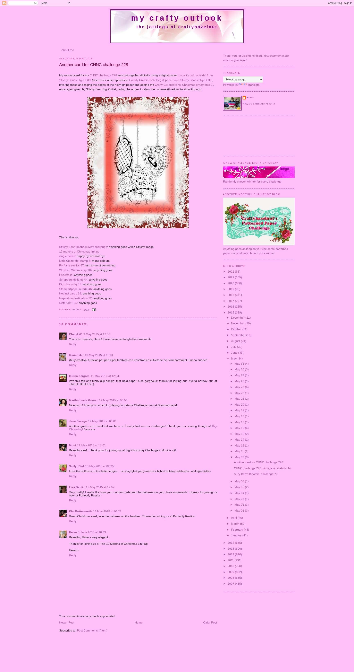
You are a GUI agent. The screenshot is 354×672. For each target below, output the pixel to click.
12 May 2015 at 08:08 (102, 421)
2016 (231, 306)
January (236, 535)
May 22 (240, 393)
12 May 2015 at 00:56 (113, 400)
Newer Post (66, 622)
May (234, 358)
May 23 (240, 387)
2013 (231, 548)
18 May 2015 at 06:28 (107, 511)
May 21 (240, 398)
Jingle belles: (67, 256)
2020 (231, 283)
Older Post (210, 622)
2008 (231, 577)
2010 (231, 566)
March (235, 523)
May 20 (240, 404)
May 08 (240, 481)
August (236, 341)
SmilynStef (76, 466)
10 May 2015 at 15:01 (99, 355)
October (236, 329)
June (234, 352)
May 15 (240, 433)
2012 (231, 554)
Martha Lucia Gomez (83, 400)
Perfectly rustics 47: (72, 265)
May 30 (240, 369)
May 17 (240, 422)
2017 (231, 300)
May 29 (240, 375)
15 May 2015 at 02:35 (99, 466)
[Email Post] (93, 310)
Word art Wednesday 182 (75, 270)
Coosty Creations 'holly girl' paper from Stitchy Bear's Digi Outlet (170, 80)
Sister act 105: (68, 302)
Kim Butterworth (80, 511)
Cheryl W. (75, 334)
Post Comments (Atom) (92, 630)
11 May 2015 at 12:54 (105, 376)
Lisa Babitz (77, 487)
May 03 (240, 499)
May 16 (240, 428)
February (237, 529)
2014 (231, 542)
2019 (231, 289)
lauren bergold (79, 376)
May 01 (240, 510)
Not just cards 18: (70, 293)
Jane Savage (78, 421)
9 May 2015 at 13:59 (96, 334)
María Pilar (76, 355)
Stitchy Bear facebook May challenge (83, 246)
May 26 (240, 381)
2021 (231, 277)
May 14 (240, 439)
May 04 (240, 493)
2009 (231, 572)
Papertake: (66, 274)
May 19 (240, 410)
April (234, 517)
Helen (73, 532)
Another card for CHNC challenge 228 (258, 462)
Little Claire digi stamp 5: (75, 260)
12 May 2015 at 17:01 (91, 445)
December (238, 317)
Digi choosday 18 (70, 284)
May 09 (240, 457)
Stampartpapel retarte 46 (75, 289)
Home (139, 622)
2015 (231, 312)
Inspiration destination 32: (76, 298)
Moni (72, 445)
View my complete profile (259, 104)
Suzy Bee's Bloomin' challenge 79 (256, 474)
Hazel (76, 310)
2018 (231, 295)
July (234, 346)
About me (67, 50)
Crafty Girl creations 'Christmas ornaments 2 (183, 84)
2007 (231, 583)
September (238, 335)
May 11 (240, 451)
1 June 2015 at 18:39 (92, 532)
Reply (72, 344)
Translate (253, 84)
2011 (231, 560)
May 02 (240, 504)
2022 (231, 271)
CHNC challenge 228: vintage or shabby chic (263, 468)
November (238, 323)
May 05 (240, 487)
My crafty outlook (177, 18)
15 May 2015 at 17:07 (100, 487)
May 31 (240, 363)
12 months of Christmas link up (79, 251)
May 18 (240, 416)
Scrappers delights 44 (73, 279)
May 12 (240, 445)
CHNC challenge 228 (103, 75)
